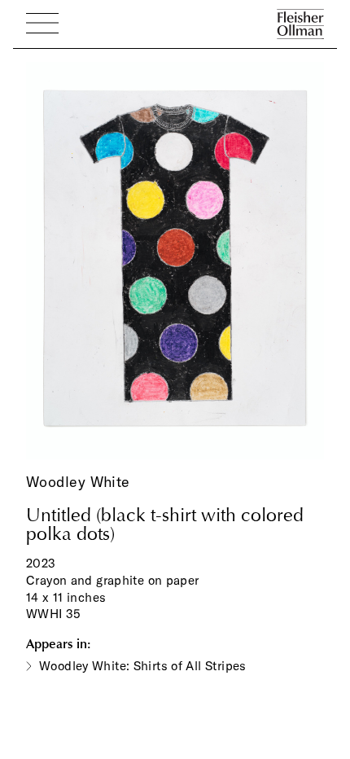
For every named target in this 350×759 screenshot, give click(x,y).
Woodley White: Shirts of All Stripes (143, 665)
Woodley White (78, 481)
